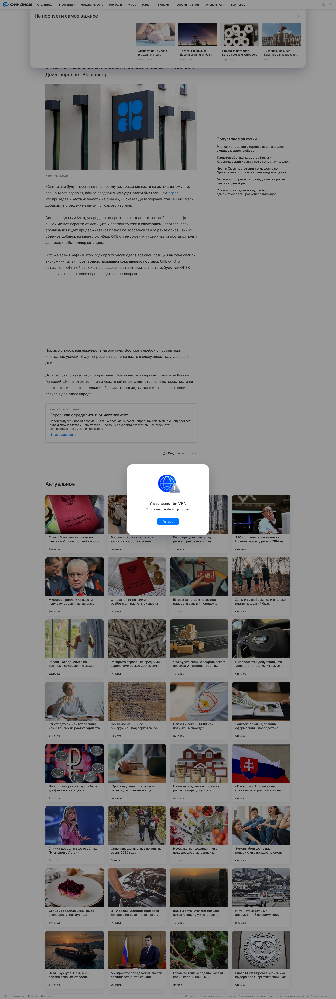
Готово (168, 522)
